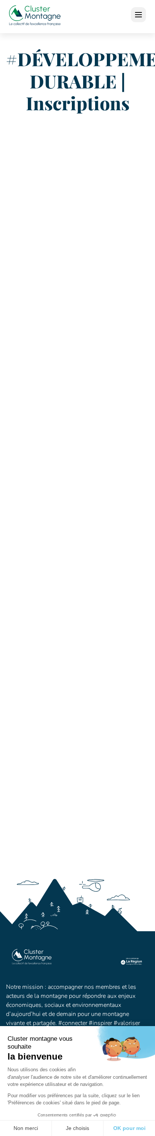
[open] (138, 14)
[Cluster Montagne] (35, 16)
